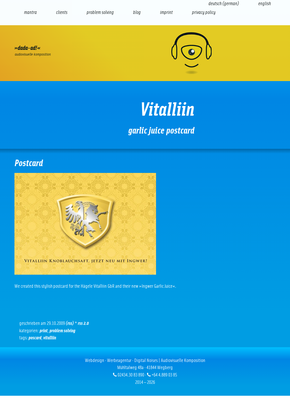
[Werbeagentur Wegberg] (145, 53)
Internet (26, 38)
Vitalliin (49, 337)
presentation (123, 38)
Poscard (35, 337)
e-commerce (50, 38)
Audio (98, 38)
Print (147, 38)
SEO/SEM (74, 38)
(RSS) (70, 323)
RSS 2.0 (83, 323)
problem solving (62, 330)
